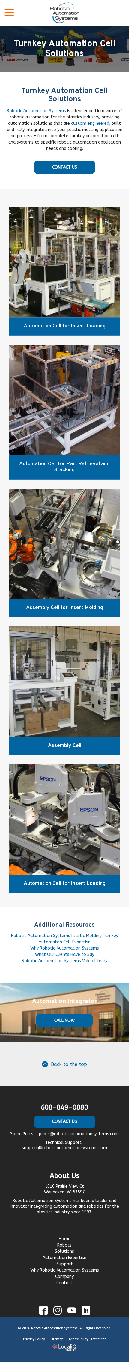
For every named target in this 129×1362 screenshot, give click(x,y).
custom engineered (90, 123)
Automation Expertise (64, 1257)
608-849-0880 (64, 1107)
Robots (64, 1245)
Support (64, 1264)
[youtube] (71, 1310)
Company (64, 1276)
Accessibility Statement (87, 1339)
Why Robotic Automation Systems (64, 948)
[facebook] (43, 1310)
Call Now (64, 1020)
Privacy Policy (34, 1339)
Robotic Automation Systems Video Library (64, 960)
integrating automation (53, 1206)
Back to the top (69, 1064)
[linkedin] (85, 1310)
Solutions (64, 1251)
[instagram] (57, 1310)
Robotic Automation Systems (36, 110)
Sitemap (56, 1339)
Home (64, 1238)
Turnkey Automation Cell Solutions (65, 49)
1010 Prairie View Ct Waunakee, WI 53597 (64, 1189)
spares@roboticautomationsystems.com (78, 1133)
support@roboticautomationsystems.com (64, 1147)
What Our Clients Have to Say (64, 954)
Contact (64, 1282)
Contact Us (64, 167)
